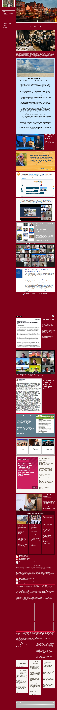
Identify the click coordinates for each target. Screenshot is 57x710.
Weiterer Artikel (33, 552)
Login (53, 701)
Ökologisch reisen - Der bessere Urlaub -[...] (26, 581)
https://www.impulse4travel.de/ (41, 240)
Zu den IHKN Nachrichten (47, 552)
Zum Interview (20, 552)
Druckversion (19, 701)
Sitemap (23, 701)
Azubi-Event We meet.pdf (23, 555)
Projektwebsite (33, 694)
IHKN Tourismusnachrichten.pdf (24, 558)
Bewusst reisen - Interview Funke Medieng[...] (27, 561)
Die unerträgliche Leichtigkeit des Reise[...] (26, 578)
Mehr (18, 435)
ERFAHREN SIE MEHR (22, 452)
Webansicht (52, 702)
